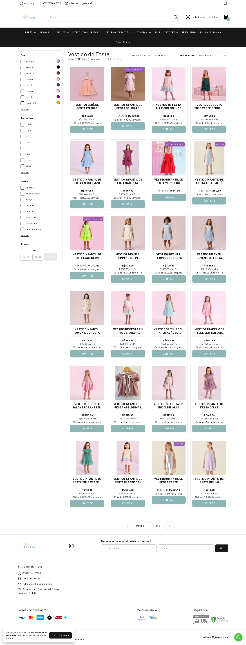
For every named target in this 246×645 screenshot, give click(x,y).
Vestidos (95, 58)
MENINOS (60, 32)
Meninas (82, 58)
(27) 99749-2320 (32, 573)
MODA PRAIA (141, 32)
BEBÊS (28, 32)
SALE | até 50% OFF (165, 32)
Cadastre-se (198, 17)
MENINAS (44, 32)
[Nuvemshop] (214, 637)
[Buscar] (175, 17)
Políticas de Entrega (210, 32)
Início (71, 58)
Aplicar (51, 256)
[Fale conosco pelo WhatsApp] (238, 637)
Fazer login (213, 17)
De (22, 250)
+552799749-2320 (52, 3)
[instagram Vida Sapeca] (225, 3)
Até (34, 250)
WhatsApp (29, 3)
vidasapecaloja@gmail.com (83, 3)
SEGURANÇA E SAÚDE (116, 32)
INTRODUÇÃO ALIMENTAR (85, 32)
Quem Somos (123, 42)
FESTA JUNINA (189, 32)
